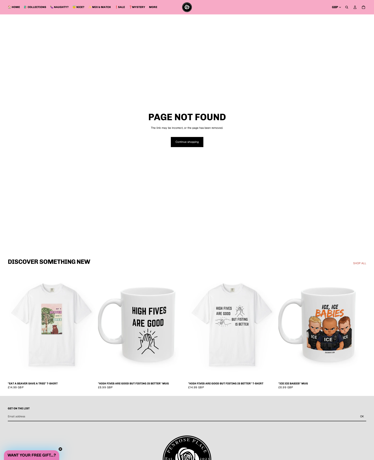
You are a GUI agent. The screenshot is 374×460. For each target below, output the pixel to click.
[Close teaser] (60, 449)
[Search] (346, 7)
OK (362, 416)
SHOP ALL (359, 263)
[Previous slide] (13, 325)
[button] (31, 455)
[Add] (179, 373)
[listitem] (153, 7)
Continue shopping (187, 142)
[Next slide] (90, 325)
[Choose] (89, 373)
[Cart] (363, 7)
